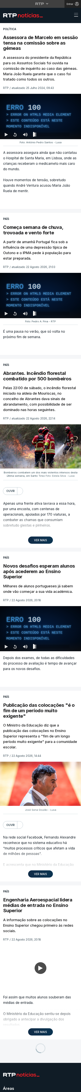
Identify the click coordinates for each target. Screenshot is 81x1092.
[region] (40, 546)
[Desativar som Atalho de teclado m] (25, 1087)
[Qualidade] (65, 1087)
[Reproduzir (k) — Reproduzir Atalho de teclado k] (6, 1087)
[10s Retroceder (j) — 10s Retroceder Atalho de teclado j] (15, 1087)
